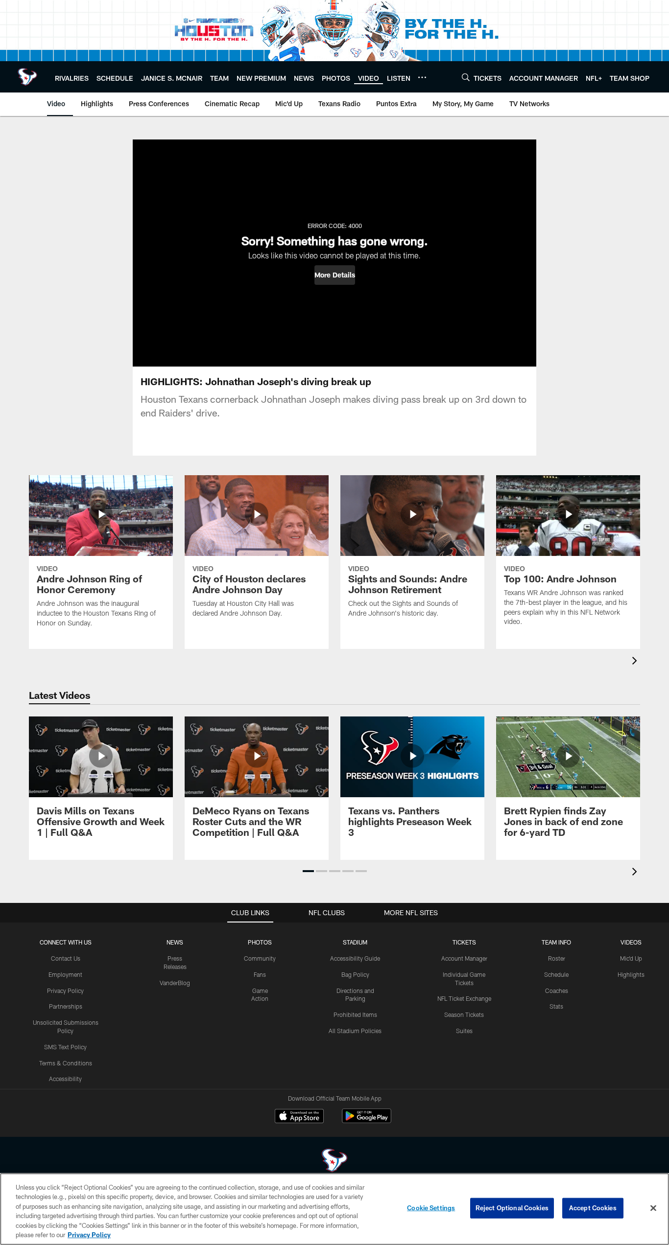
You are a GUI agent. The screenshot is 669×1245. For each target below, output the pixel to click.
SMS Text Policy (65, 1046)
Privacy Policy (65, 990)
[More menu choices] (422, 77)
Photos (260, 942)
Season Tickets (464, 1014)
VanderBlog (175, 982)
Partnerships (65, 1006)
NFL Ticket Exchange (464, 998)
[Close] (653, 1208)
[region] (334, 1209)
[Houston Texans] (334, 1161)
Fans (260, 974)
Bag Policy (355, 974)
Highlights (631, 974)
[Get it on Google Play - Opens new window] (366, 1121)
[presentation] (636, 662)
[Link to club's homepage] (27, 77)
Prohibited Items (355, 1014)
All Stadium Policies (355, 1030)
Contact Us (65, 958)
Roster (556, 958)
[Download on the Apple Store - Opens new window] (299, 1117)
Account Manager (464, 958)
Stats (556, 1006)
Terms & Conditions (65, 1063)
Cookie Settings (431, 1208)
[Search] (466, 77)
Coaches (556, 990)
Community (260, 958)
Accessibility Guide (355, 958)
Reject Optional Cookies (512, 1208)
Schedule (556, 974)
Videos (631, 942)
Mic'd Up (631, 958)
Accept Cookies (593, 1208)
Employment (65, 974)
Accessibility (65, 1078)
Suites (464, 1030)
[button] (334, 275)
